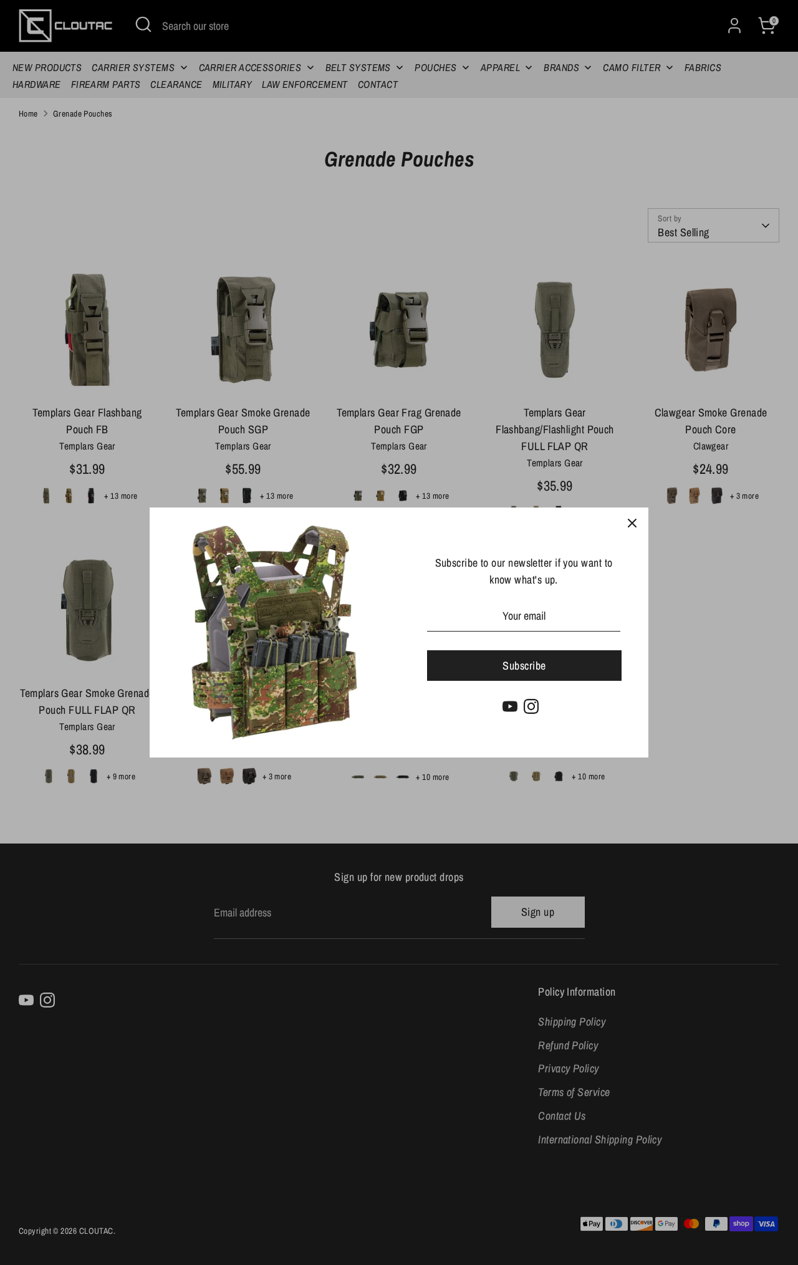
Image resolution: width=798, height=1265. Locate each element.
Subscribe (524, 665)
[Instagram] (531, 706)
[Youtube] (509, 706)
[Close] (632, 523)
